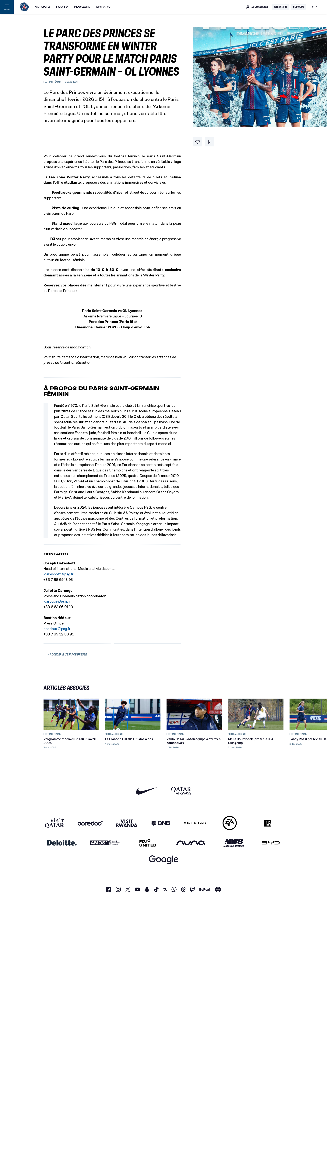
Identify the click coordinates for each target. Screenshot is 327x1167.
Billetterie (280, 6)
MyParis (103, 7)
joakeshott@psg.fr (59, 574)
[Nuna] (191, 842)
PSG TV (62, 7)
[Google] (163, 859)
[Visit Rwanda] (126, 823)
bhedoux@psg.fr (57, 629)
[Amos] (105, 842)
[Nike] (146, 791)
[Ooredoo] (90, 823)
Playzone (82, 7)
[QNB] (160, 823)
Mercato (42, 7)
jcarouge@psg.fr (57, 601)
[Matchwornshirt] (233, 842)
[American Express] (267, 823)
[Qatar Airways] (181, 791)
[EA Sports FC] (229, 823)
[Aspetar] (195, 823)
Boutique (298, 6)
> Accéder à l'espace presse (67, 654)
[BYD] (271, 842)
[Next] (278, 714)
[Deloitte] (62, 842)
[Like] (197, 141)
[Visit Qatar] (54, 823)
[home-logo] (24, 6)
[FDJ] (148, 842)
